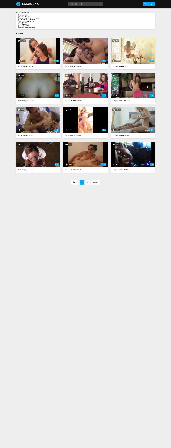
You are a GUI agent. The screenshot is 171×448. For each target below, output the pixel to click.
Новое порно (149, 4)
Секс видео (22, 22)
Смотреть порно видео (26, 21)
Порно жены (22, 15)
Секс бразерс (23, 24)
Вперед (95, 182)
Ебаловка (30, 4)
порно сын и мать (23, 12)
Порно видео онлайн (26, 19)
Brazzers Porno (23, 16)
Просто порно (23, 25)
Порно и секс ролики (26, 27)
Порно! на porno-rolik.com (28, 18)
